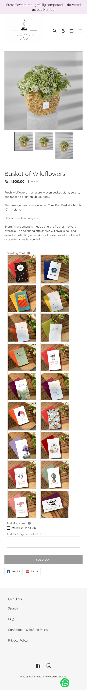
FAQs (12, 619)
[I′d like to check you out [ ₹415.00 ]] (22, 298)
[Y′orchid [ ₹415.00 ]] (22, 445)
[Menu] (80, 30)
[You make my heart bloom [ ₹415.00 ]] (22, 386)
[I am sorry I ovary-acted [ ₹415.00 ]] (22, 504)
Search (13, 608)
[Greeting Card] (28, 253)
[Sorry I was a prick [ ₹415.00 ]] (55, 475)
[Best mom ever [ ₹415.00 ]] (55, 416)
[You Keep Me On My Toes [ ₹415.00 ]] (22, 269)
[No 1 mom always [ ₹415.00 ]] (55, 445)
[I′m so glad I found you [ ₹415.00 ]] (22, 475)
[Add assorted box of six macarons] (29, 523)
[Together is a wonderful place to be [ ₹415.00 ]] (55, 328)
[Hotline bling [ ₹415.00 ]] (55, 269)
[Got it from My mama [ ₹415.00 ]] (22, 416)
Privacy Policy (18, 640)
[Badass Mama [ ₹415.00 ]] (55, 504)
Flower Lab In (36, 676)
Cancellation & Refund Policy (28, 630)
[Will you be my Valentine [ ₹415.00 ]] (55, 357)
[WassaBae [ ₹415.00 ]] (22, 357)
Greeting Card (25, 253)
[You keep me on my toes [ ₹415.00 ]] (55, 386)
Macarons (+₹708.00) (24, 527)
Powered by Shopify (56, 676)
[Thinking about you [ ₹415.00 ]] (22, 328)
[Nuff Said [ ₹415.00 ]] (55, 298)
